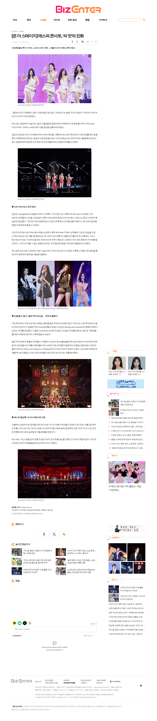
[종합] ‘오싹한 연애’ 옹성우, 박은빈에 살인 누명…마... (128, 439)
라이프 (57, 20)
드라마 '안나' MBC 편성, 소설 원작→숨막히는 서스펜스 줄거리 (81, 552)
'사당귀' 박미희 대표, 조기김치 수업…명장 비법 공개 (127, 634)
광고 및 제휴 (49, 680)
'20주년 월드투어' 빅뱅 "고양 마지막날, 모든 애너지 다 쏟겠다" (127, 608)
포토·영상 (72, 20)
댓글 (82, 42)
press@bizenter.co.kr (36, 513)
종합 (87, 20)
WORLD (103, 20)
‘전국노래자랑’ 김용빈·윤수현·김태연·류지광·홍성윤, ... (128, 418)
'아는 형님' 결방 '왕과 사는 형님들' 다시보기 (127, 422)
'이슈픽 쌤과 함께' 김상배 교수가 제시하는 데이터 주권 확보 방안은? (127, 621)
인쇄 (87, 42)
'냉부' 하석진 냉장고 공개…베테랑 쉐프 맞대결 (126, 613)
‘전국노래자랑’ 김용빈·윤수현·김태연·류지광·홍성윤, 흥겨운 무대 (37, 561)
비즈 (15, 20)
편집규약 (99, 683)
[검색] (144, 19)
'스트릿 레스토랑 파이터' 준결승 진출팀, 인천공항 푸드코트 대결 (81, 571)
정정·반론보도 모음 (51, 683)
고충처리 (83, 683)
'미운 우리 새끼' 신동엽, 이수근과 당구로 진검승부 (132, 597)
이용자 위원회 (101, 680)
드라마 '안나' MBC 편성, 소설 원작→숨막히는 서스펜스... (128, 444)
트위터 (78, 42)
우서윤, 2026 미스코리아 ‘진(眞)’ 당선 (132, 411)
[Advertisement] (125, 509)
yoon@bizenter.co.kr (26, 507)
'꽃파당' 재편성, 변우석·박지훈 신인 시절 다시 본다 (128, 448)
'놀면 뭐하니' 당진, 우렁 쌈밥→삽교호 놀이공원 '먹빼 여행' (81, 561)
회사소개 (38, 681)
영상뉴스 (114, 455)
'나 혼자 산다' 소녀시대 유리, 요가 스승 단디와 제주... (128, 431)
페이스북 (74, 42)
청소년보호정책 (86, 680)
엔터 (29, 20)
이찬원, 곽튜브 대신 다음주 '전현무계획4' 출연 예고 (128, 435)
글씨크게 (95, 42)
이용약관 (66, 680)
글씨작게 (91, 42)
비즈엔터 (15, 31)
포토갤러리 (115, 537)
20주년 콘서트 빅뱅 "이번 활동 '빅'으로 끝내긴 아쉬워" (37, 571)
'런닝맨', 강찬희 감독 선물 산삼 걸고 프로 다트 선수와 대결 (127, 625)
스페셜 (43, 20)
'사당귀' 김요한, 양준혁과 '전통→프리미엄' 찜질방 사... (128, 427)
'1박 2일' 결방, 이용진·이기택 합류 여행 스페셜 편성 (37, 552)
